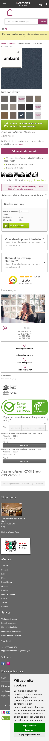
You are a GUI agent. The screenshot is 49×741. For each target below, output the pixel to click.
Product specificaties (11, 483)
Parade (4, 598)
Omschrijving (27, 483)
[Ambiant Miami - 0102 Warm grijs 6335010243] (21, 99)
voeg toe (24, 445)
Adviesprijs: (8, 217)
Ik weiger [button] (29, 730)
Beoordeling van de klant (11, 635)
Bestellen (39, 483)
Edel (3, 574)
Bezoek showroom (8, 623)
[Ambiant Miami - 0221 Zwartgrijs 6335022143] (29, 107)
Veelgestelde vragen (9, 619)
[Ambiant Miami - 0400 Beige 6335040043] (38, 107)
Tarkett (4, 602)
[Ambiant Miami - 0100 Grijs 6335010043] (4, 99)
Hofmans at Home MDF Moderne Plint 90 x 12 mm (21, 449)
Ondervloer (15, 427)
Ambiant (11, 43)
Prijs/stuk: (6, 436)
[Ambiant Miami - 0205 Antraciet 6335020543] (21, 107)
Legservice (27, 427)
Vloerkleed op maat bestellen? (24, 242)
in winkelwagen (18, 226)
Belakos (4, 607)
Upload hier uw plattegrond (27, 124)
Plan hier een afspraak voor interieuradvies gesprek (24, 34)
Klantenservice (6, 375)
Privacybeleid (7, 686)
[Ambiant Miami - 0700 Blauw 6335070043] (21, 68)
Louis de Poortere (8, 594)
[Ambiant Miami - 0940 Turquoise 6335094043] (38, 115)
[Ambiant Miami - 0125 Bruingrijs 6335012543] (38, 99)
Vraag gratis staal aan (26, 180)
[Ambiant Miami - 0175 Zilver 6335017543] (13, 107)
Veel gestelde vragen (9, 379)
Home (3, 43)
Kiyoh (3, 678)
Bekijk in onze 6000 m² (25, 187)
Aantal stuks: (7, 439)
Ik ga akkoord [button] (29, 725)
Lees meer (19, 144)
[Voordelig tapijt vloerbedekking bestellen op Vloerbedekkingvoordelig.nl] (11, 13)
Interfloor (4, 590)
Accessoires (39, 427)
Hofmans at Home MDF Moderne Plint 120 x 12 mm (21, 433)
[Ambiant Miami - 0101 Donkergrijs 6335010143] (13, 99)
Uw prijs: (8, 220)
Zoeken (42, 21)
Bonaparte (5, 570)
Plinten (5, 427)
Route (17, 532)
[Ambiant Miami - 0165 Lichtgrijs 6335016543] (4, 107)
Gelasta (4, 586)
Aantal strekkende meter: (11, 212)
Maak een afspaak (7, 532)
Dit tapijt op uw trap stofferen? (22, 262)
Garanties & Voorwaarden (11, 631)
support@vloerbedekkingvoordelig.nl (15, 651)
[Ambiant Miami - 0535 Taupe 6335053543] (13, 115)
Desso (3, 578)
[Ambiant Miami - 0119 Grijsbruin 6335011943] (29, 99)
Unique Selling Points (9, 627)
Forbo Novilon (6, 582)
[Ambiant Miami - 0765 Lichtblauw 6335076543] (29, 115)
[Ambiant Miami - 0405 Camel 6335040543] (4, 115)
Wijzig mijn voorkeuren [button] (29, 734)
